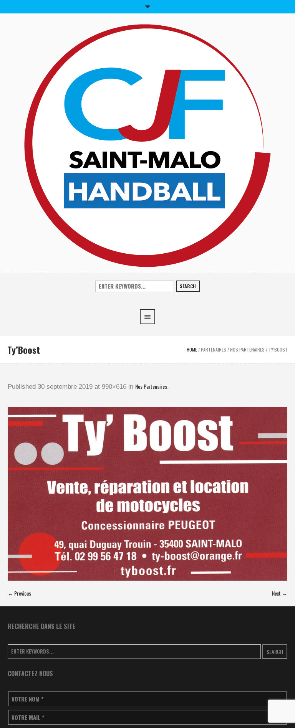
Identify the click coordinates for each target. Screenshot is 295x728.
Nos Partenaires (247, 349)
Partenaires (213, 349)
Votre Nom (27, 699)
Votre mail (28, 717)
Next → (279, 593)
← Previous (19, 593)
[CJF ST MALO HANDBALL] (147, 145)
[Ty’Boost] (147, 494)
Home (192, 349)
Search (188, 286)
